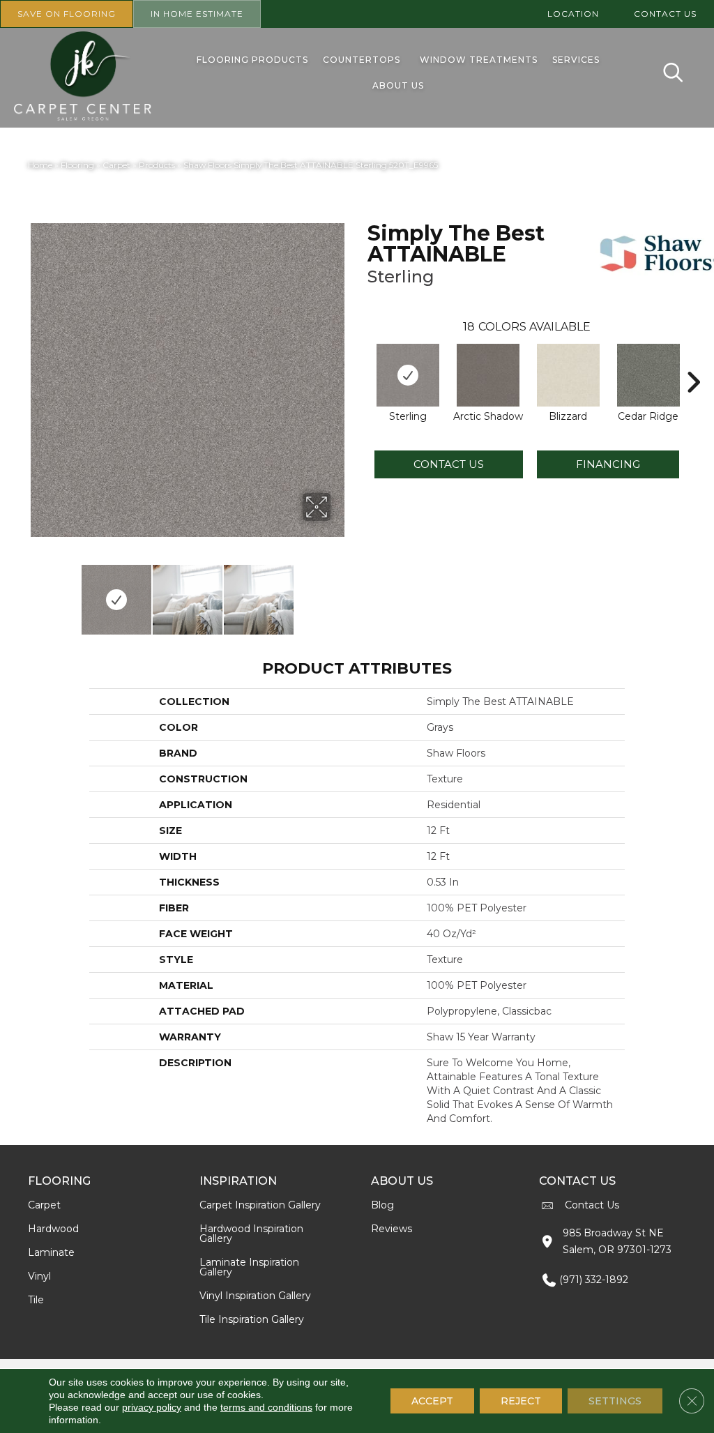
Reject (521, 1401)
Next (340, 593)
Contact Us (448, 464)
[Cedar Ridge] (648, 375)
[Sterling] (408, 375)
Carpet (116, 165)
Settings (614, 1401)
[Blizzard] (568, 375)
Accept (432, 1401)
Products (157, 165)
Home (40, 165)
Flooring (77, 165)
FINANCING (608, 464)
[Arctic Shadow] (488, 375)
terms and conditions (266, 1407)
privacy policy (151, 1407)
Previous (35, 593)
